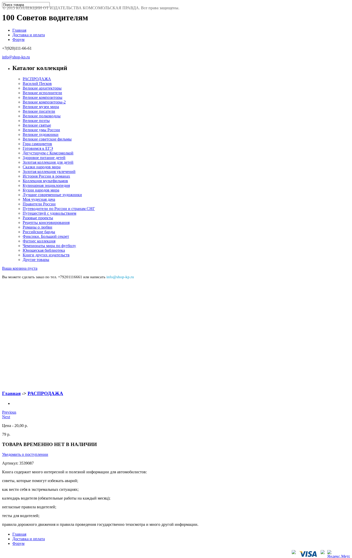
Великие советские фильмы (47, 139)
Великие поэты (36, 120)
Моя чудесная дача (39, 199)
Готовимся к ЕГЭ (38, 148)
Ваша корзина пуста (19, 268)
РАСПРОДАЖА (37, 79)
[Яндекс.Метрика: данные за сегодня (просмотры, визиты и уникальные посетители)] (338, 554)
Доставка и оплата (28, 35)
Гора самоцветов (37, 144)
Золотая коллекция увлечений (49, 171)
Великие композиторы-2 (44, 102)
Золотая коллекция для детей (48, 162)
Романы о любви (37, 227)
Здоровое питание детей (44, 157)
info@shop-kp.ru (16, 57)
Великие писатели (39, 111)
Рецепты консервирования (46, 222)
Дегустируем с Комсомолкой (48, 153)
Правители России (39, 204)
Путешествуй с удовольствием (49, 213)
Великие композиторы (42, 97)
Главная (19, 30)
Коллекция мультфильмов (45, 181)
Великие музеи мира (41, 106)
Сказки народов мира (42, 167)
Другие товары (36, 259)
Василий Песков (37, 83)
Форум (18, 39)
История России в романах (46, 176)
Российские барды (39, 232)
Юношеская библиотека (44, 250)
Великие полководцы (42, 116)
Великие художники (40, 134)
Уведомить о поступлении (25, 454)
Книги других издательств (46, 255)
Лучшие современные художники (52, 195)
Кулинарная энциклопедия (46, 185)
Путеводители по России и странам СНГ (59, 208)
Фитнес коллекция (39, 241)
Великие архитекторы (42, 88)
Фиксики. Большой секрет (46, 236)
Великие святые (37, 125)
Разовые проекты (38, 218)
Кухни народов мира (41, 190)
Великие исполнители (42, 93)
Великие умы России (41, 130)
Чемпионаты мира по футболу (49, 245)
